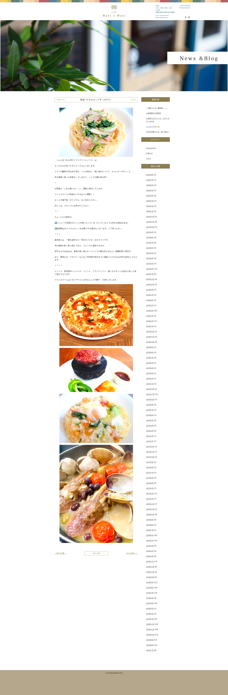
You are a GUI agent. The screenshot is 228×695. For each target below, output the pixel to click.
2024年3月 (150, 316)
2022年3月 (150, 431)
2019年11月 (150, 572)
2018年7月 (150, 650)
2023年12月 (150, 331)
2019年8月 (150, 588)
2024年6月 (150, 300)
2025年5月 (150, 253)
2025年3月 (150, 264)
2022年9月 (150, 405)
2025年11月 (150, 222)
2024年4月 (150, 311)
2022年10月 (150, 399)
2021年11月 (150, 452)
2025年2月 (150, 269)
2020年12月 (150, 504)
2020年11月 (150, 509)
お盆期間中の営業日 (153, 113)
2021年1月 (150, 499)
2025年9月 (150, 232)
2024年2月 (150, 321)
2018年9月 (150, 640)
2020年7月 (150, 530)
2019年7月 (150, 593)
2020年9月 (150, 520)
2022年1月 (150, 441)
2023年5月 (150, 363)
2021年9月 (150, 462)
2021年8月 (150, 467)
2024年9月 (150, 290)
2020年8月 (150, 525)
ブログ (148, 158)
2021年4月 (150, 483)
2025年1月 (150, 274)
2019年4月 (150, 603)
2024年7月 (150, 295)
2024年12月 (150, 279)
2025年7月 (150, 243)
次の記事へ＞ (132, 553)
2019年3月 (150, 608)
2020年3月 (150, 551)
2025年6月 (150, 248)
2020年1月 (150, 561)
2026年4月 (150, 196)
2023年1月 (150, 384)
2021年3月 (150, 488)
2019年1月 (150, 619)
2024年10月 (150, 284)
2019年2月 (150, 614)
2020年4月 (150, 546)
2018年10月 (150, 635)
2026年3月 (150, 201)
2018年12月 (150, 624)
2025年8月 (150, 237)
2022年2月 (150, 436)
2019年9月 (150, 582)
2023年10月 (150, 342)
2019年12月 (150, 567)
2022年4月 (150, 426)
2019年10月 (150, 577)
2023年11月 (150, 337)
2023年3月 (150, 373)
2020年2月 (150, 556)
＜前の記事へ (60, 553)
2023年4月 (150, 368)
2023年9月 (150, 347)
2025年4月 (150, 258)
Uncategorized (151, 148)
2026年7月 (150, 180)
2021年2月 (150, 493)
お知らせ (149, 153)
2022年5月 (150, 420)
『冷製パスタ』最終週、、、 (157, 108)
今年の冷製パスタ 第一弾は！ (157, 132)
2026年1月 (150, 211)
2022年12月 (150, 389)
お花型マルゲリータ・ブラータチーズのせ (157, 119)
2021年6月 (150, 478)
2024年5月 (150, 305)
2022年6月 (150, 415)
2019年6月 (150, 598)
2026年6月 (150, 185)
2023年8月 (150, 352)
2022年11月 (150, 394)
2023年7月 (150, 358)
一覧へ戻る (96, 553)
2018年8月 (150, 645)
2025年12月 (150, 216)
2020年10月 (150, 514)
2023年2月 (150, 379)
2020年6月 (150, 535)
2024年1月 (150, 326)
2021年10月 (150, 457)
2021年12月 (150, 446)
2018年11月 (150, 629)
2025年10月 (150, 227)
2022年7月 (150, 410)
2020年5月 (150, 541)
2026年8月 (150, 175)
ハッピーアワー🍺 (153, 126)
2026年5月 (150, 190)
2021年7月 (150, 473)
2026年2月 (150, 206)
